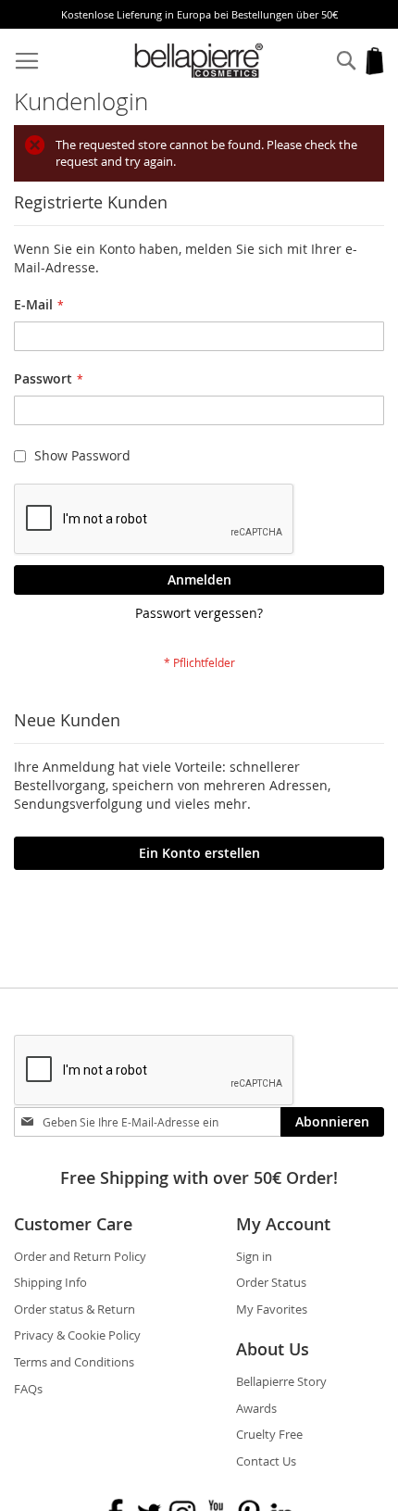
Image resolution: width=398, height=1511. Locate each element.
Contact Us (266, 1461)
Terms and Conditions (74, 1362)
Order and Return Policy (80, 1256)
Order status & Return (74, 1309)
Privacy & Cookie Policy (77, 1335)
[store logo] (199, 61)
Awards (256, 1408)
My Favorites (271, 1309)
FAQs (28, 1388)
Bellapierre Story (281, 1381)
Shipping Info (50, 1282)
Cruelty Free (269, 1434)
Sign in (254, 1256)
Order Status (271, 1282)
